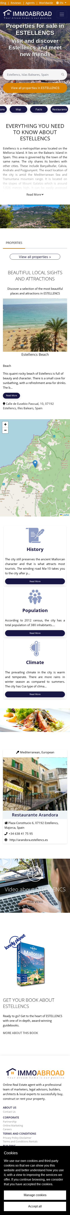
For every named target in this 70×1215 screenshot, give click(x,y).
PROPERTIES (14, 243)
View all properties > (35, 257)
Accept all (35, 1206)
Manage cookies (35, 1195)
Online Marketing (13, 1125)
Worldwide (46, 3)
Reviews (16, 3)
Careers (7, 1129)
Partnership (10, 1121)
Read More (33, 194)
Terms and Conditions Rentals (20, 1141)
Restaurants (59, 109)
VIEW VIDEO (35, 902)
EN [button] (61, 3)
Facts (39, 109)
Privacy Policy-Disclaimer (17, 1137)
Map (18, 109)
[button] (35, 464)
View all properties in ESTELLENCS (35, 88)
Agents (30, 3)
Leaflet (65, 514)
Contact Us (9, 1111)
